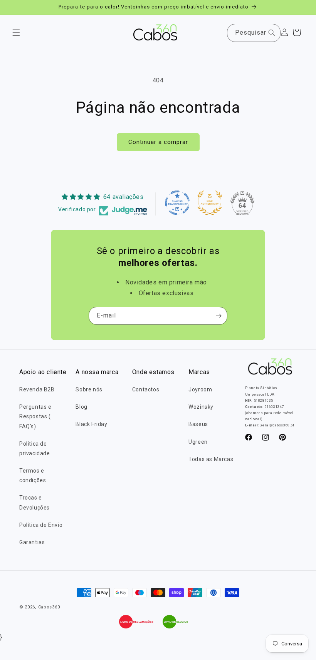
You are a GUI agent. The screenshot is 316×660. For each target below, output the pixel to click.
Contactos (145, 389)
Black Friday (91, 424)
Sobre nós (89, 389)
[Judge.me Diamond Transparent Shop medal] (177, 202)
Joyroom (200, 389)
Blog (81, 407)
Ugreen (198, 442)
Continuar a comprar (158, 142)
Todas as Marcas (210, 459)
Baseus (198, 424)
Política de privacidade (34, 448)
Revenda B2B (37, 389)
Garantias (32, 542)
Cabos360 (49, 607)
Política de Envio (40, 525)
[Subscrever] (218, 316)
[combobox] (253, 33)
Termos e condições (32, 475)
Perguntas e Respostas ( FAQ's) (35, 416)
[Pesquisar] (271, 32)
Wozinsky (200, 407)
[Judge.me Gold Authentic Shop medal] (209, 202)
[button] (16, 32)
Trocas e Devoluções (34, 502)
